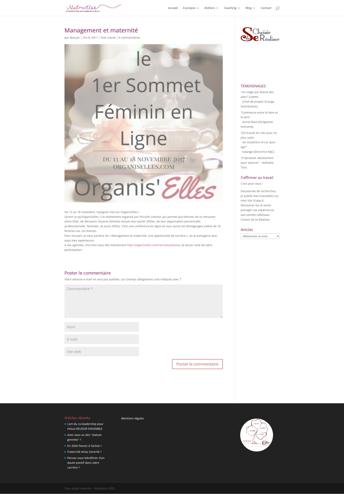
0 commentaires (129, 37)
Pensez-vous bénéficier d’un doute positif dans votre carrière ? (86, 462)
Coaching (230, 8)
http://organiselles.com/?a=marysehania (153, 245)
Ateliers (209, 8)
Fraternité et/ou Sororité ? (84, 452)
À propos (189, 8)
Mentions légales (132, 418)
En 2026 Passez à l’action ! (84, 446)
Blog (249, 8)
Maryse (75, 37)
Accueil (173, 8)
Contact (266, 8)
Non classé (108, 37)
